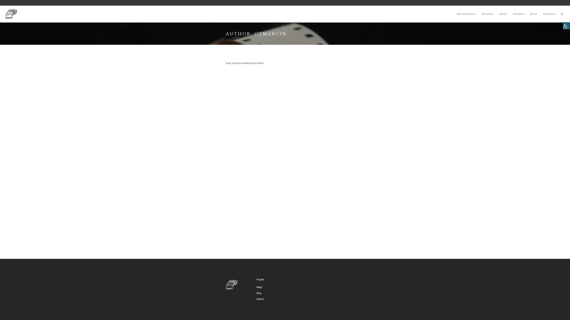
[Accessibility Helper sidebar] (566, 25)
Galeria (260, 299)
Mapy (259, 287)
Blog (258, 293)
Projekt (260, 279)
